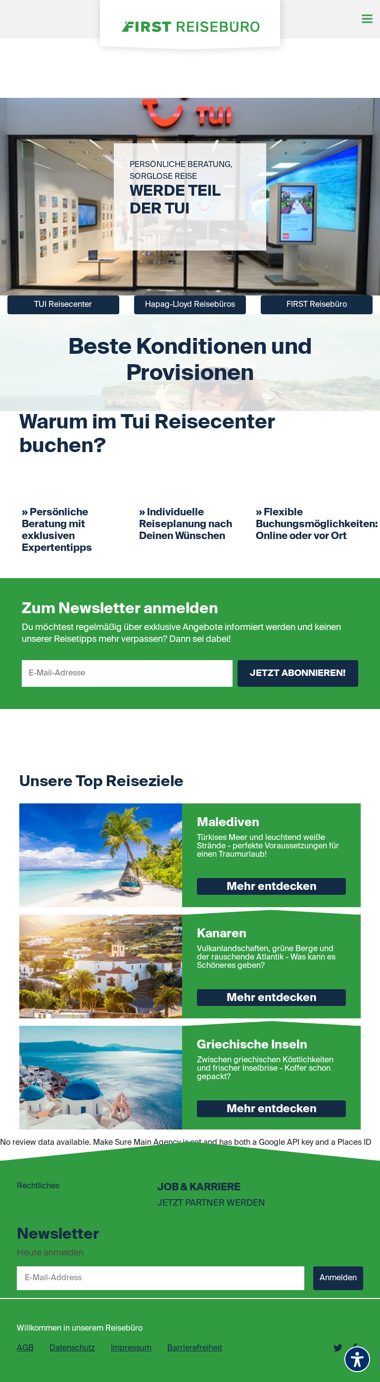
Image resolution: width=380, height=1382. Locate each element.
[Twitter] (338, 1348)
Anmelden (338, 1278)
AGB (25, 1348)
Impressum (131, 1348)
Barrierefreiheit (194, 1348)
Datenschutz (72, 1348)
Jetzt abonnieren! (298, 673)
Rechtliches (38, 1186)
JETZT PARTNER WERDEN (211, 1203)
